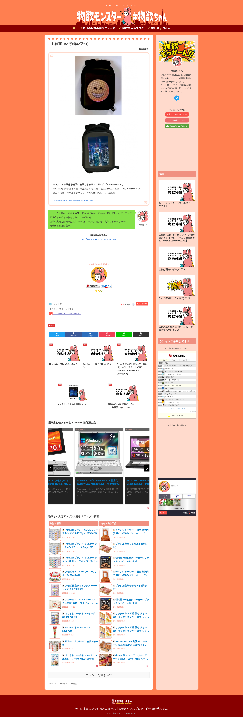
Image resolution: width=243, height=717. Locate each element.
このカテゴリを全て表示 (177, 408)
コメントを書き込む (99, 675)
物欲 (52, 325)
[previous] (50, 468)
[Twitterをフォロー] (176, 98)
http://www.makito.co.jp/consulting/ (99, 239)
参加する (192, 411)
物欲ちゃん (177, 71)
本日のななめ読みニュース (99, 708)
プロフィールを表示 (177, 508)
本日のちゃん (158, 708)
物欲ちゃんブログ (132, 708)
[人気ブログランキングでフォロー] (177, 127)
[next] (146, 468)
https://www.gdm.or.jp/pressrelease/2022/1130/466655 (73, 200)
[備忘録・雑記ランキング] (93, 287)
